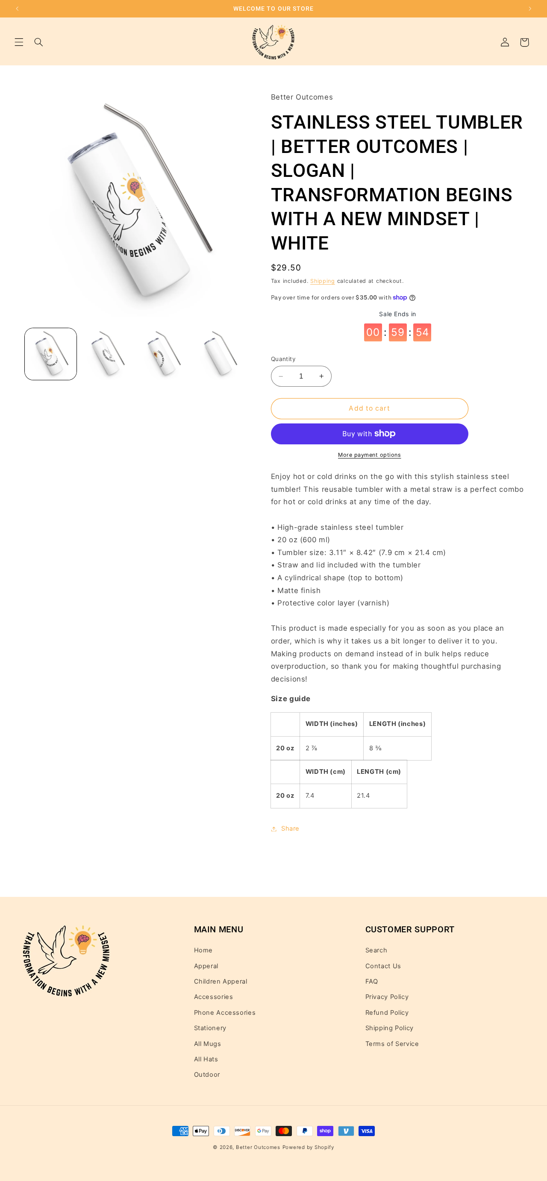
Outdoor (207, 1074)
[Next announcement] (530, 8)
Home (203, 950)
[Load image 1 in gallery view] (50, 354)
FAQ (371, 981)
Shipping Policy (389, 1028)
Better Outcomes (258, 1147)
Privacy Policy (387, 997)
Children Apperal (220, 981)
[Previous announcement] (17, 8)
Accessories (213, 997)
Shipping (322, 281)
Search (376, 950)
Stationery (210, 1028)
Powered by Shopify (308, 1147)
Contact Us (383, 966)
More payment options (369, 455)
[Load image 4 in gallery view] (219, 354)
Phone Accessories (225, 1012)
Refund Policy (387, 1012)
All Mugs (207, 1044)
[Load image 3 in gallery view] (163, 354)
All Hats (206, 1059)
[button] (19, 42)
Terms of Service (392, 1044)
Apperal (206, 966)
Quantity (283, 358)
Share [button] (290, 828)
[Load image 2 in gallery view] (106, 354)
